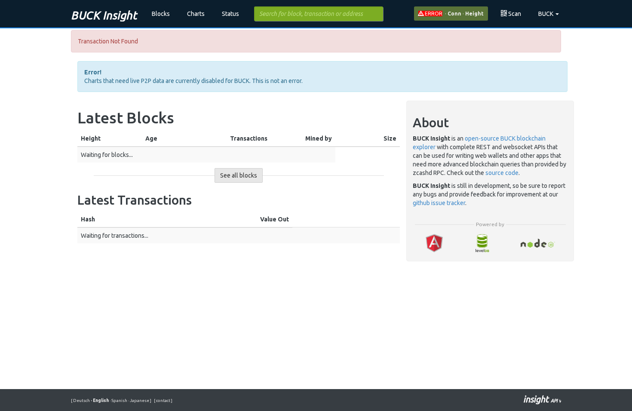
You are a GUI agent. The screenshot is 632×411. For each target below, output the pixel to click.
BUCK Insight (104, 15)
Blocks (161, 13)
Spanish (119, 400)
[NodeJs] (538, 243)
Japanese (139, 400)
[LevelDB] (482, 243)
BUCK (546, 13)
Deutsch (82, 400)
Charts (196, 13)
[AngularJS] (434, 243)
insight (542, 399)
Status (230, 13)
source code (501, 172)
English (100, 400)
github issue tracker (439, 202)
